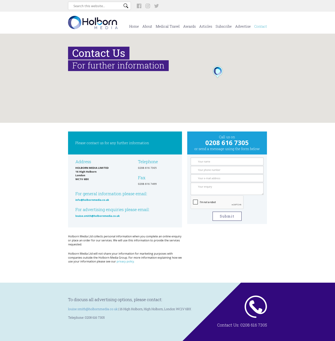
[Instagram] (148, 6)
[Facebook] (139, 6)
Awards (189, 26)
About (147, 26)
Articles (205, 26)
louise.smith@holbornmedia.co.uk (93, 309)
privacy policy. (126, 261)
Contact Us (227, 325)
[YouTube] (156, 6)
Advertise (243, 26)
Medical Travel (168, 26)
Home (134, 26)
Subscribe (224, 26)
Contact (260, 26)
